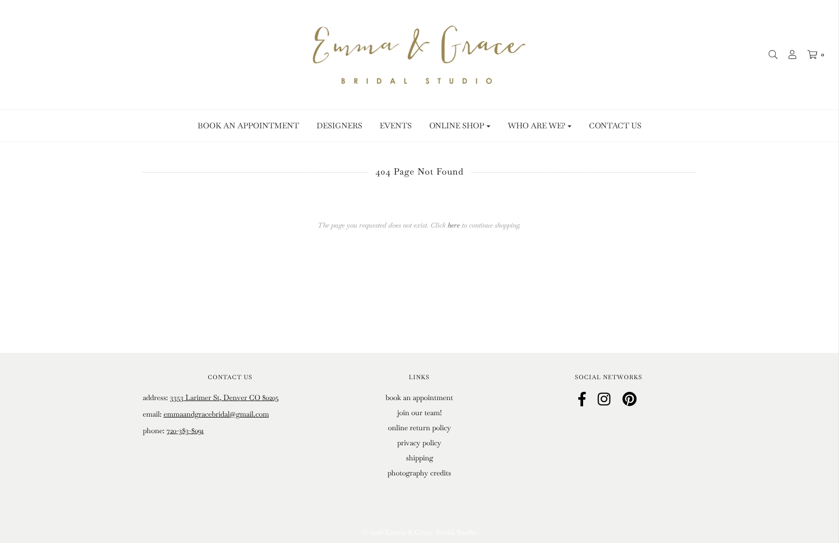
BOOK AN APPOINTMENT (248, 126)
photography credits (419, 472)
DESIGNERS (339, 126)
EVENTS (396, 126)
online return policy (419, 427)
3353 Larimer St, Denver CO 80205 (224, 397)
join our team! (419, 412)
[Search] (768, 54)
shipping (419, 457)
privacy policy (419, 442)
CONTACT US (615, 126)
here (454, 225)
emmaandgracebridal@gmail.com (216, 414)
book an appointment (419, 397)
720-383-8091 (185, 430)
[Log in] (787, 54)
